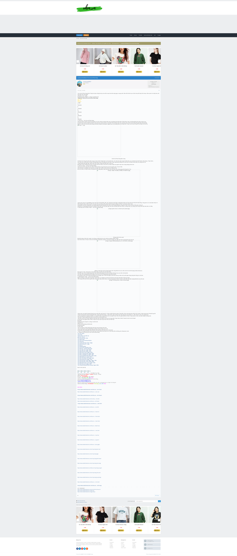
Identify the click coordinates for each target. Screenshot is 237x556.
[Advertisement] (118, 24)
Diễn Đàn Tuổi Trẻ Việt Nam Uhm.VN (84, 43)
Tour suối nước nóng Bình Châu (84, 347)
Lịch (155, 35)
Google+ (134, 545)
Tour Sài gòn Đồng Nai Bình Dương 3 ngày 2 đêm (88, 365)
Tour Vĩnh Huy (81, 341)
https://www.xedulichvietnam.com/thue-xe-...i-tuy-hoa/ (88, 435)
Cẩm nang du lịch (115, 43)
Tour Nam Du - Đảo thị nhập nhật (85, 348)
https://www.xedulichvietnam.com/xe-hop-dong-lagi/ (88, 453)
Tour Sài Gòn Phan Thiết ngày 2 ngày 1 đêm (87, 360)
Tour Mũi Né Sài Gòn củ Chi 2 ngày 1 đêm (86, 362)
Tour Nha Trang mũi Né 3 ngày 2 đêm (86, 353)
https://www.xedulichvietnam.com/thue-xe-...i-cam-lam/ (88, 430)
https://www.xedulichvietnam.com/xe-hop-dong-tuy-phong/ (89, 477)
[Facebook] (77, 548)
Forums (135, 35)
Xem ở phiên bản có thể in (82, 502)
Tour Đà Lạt (80, 345)
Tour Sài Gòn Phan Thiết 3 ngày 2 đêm (86, 361)
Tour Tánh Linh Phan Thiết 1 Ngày (85, 342)
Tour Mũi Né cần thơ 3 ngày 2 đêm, (85, 352)
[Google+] (82, 548)
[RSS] (87, 548)
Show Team (123, 547)
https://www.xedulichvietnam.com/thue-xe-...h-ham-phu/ (89, 416)
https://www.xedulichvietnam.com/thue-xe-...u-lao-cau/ (88, 391)
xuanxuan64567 (87, 81)
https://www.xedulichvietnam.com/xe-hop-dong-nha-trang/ (89, 463)
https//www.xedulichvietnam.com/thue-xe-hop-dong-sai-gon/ (90, 467)
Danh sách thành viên (148, 35)
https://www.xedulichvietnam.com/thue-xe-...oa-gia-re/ (88, 439)
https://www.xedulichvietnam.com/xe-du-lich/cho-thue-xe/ (89, 489)
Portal (131, 35)
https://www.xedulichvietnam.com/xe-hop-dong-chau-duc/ (89, 472)
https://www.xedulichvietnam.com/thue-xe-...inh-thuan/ (90, 395)
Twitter (133, 543)
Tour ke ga (80, 334)
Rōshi (155, 554)
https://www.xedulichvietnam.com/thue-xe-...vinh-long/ (90, 485)
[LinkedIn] (80, 548)
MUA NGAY (85, 71)
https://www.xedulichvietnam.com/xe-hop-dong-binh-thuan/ (89, 458)
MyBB (82, 554)
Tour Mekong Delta (82, 346)
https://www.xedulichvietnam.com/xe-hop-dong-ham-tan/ (89, 449)
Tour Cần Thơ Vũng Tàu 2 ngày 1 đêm (86, 358)
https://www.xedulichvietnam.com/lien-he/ (86, 490)
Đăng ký (86, 35)
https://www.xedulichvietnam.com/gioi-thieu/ (86, 491)
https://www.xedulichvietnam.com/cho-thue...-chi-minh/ (88, 398)
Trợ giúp (159, 35)
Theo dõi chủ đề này (81, 500)
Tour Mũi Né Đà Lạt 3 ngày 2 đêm (85, 356)
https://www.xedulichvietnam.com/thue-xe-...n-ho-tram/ (89, 482)
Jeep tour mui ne (81, 337)
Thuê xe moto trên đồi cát (83, 335)
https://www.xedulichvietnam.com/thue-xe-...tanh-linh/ (90, 403)
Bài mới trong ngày (83, 38)
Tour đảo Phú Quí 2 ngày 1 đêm (84, 351)
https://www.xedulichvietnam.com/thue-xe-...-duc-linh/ (88, 407)
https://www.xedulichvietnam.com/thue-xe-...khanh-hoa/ (89, 425)
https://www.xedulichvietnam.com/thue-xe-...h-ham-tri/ (88, 411)
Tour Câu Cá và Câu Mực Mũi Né (84, 340)
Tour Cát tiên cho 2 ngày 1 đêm (84, 349)
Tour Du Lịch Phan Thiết (83, 338)
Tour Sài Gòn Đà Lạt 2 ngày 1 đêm (85, 359)
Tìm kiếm (140, 35)
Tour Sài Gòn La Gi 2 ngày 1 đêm (85, 363)
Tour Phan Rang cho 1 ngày (83, 344)
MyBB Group (90, 554)
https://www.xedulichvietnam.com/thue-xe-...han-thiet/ (90, 389)
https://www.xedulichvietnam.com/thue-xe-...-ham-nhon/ (89, 421)
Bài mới (77, 38)
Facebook (134, 542)
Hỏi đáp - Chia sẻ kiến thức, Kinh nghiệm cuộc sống (101, 43)
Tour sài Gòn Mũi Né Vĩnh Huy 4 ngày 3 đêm (87, 355)
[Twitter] (84, 548)
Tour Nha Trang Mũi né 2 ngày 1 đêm (86, 354)
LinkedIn (134, 546)
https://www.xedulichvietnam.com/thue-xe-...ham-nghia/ (89, 444)
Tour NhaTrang (81, 339)
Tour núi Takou (81, 333)
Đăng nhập (79, 35)
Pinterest (134, 547)
